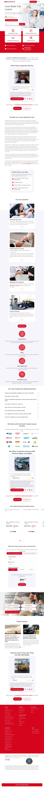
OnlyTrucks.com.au (8, 739)
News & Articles (22, 721)
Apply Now (27, 108)
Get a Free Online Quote (22, 784)
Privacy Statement (35, 729)
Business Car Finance (14, 285)
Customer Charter (22, 718)
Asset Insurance (22, 710)
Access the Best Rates (17, 98)
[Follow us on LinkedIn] (9, 760)
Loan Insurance (22, 708)
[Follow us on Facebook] (5, 760)
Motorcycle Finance (8, 710)
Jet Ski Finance (7, 713)
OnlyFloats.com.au (8, 736)
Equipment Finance (8, 722)
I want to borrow (12, 556)
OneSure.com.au (8, 749)
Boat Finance (7, 712)
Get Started (22, 584)
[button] (22, 226)
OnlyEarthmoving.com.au (10, 734)
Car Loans (7, 708)
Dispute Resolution (35, 732)
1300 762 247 (33, 1)
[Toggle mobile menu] (39, 2)
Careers (32, 710)
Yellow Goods (7, 720)
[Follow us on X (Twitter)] (6, 760)
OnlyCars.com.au (8, 732)
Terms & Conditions (35, 731)
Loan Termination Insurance (12, 608)
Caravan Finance (8, 715)
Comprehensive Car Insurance (12, 605)
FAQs (20, 720)
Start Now (22, 24)
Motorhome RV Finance (9, 717)
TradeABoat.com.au (8, 744)
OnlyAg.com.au (8, 729)
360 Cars (32, 712)
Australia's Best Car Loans (9, 723)
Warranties (21, 712)
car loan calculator (27, 163)
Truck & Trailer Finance (9, 718)
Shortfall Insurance (28, 608)
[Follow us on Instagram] (8, 760)
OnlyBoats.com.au (8, 731)
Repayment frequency (13, 567)
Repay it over (11, 562)
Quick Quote (17, 108)
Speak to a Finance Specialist (12, 612)
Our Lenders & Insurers (35, 708)
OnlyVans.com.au (8, 741)
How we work (21, 716)
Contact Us (21, 723)
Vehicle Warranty (28, 605)
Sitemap (20, 725)
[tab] (20, 540)
